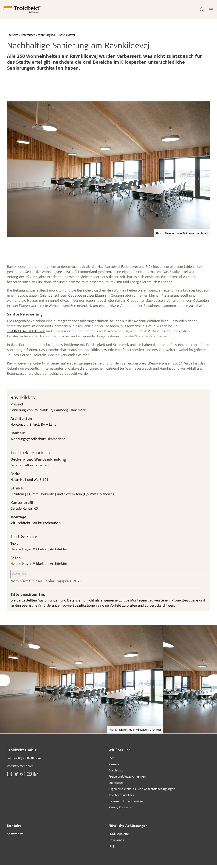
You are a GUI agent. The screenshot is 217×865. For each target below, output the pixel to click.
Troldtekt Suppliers (121, 795)
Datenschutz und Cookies (125, 801)
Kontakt (14, 825)
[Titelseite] (22, 9)
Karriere (113, 764)
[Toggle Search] (202, 9)
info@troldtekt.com (20, 766)
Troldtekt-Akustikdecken (26, 331)
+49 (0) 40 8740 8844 (27, 758)
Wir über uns (119, 749)
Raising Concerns (120, 807)
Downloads (116, 840)
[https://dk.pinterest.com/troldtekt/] (22, 774)
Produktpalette (118, 834)
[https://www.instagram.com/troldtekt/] (9, 774)
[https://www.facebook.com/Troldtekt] (16, 774)
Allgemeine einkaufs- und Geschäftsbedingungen (141, 789)
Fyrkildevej (129, 266)
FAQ (111, 846)
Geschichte (115, 770)
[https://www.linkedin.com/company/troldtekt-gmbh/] (35, 774)
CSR (111, 758)
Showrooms (15, 834)
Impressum (116, 783)
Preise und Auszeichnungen (127, 776)
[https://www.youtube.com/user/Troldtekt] (29, 774)
